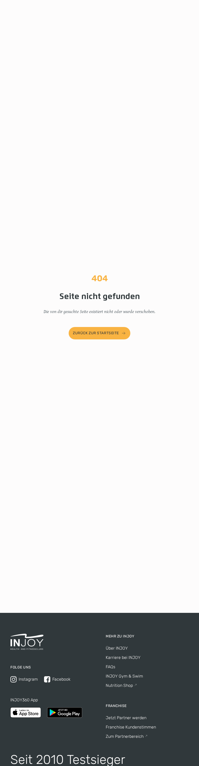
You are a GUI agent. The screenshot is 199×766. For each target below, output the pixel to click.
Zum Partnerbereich (125, 736)
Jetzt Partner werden (126, 717)
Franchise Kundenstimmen (131, 727)
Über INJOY (117, 648)
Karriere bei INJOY (123, 657)
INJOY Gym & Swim (124, 676)
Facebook (61, 679)
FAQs (110, 666)
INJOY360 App (24, 699)
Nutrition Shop (119, 685)
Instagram (28, 679)
